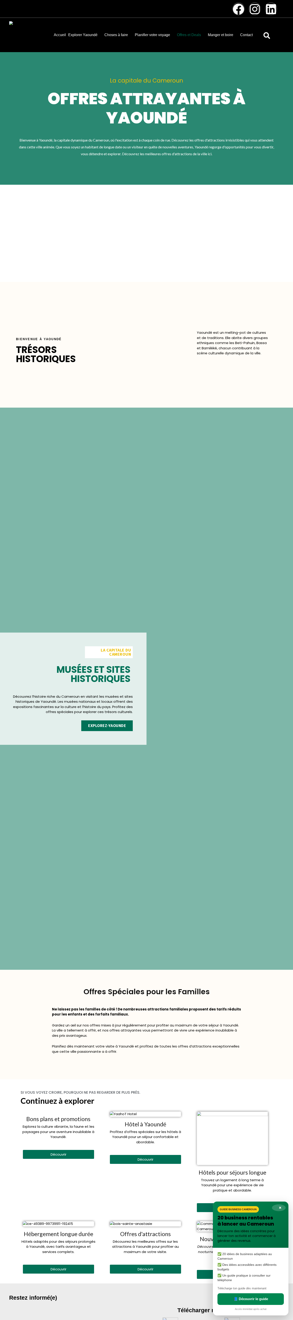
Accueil (60, 35)
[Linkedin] (271, 9)
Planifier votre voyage (152, 35)
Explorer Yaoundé (83, 35)
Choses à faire (116, 35)
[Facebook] (238, 9)
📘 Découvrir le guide (250, 1299)
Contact (246, 35)
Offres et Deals (189, 35)
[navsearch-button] (266, 35)
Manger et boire (220, 35)
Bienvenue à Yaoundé (39, 339)
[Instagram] (255, 9)
